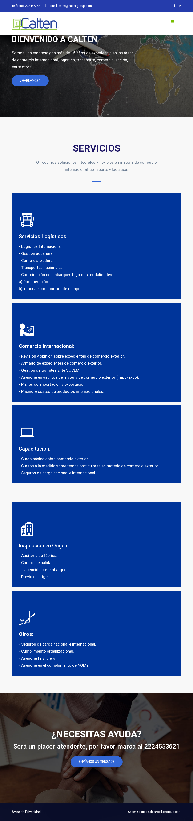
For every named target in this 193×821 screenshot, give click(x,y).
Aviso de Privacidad (26, 812)
